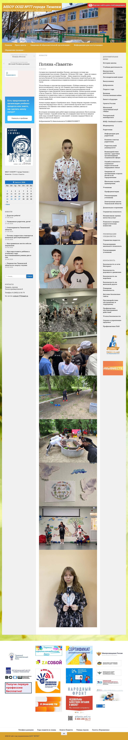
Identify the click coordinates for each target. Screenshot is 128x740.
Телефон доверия (26, 730)
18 (11, 196)
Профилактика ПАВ (111, 326)
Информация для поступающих (88, 45)
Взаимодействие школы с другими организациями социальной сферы (112, 155)
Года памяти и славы (46, 730)
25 (11, 199)
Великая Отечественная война (112, 94)
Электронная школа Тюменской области (112, 203)
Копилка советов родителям (111, 141)
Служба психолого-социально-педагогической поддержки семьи (112, 164)
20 (19, 196)
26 (15, 199)
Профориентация (111, 192)
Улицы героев (82, 730)
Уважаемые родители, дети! (18, 221)
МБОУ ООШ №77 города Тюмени (32, 6)
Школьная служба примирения (112, 182)
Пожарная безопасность (108, 289)
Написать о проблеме (20, 118)
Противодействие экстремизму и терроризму (110, 302)
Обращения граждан (14, 50)
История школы (109, 63)
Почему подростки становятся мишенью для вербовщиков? (19, 237)
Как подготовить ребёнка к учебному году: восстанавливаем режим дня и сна (18, 254)
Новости (43, 55)
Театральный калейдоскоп (108, 116)
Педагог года (108, 89)
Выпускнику (108, 81)
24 (7, 199)
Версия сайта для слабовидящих (108, 5)
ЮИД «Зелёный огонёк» (112, 121)
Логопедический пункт (113, 77)
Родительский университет (110, 147)
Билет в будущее (110, 99)
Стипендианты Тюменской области (17, 228)
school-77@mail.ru (20, 296)
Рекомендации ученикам (110, 197)
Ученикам (107, 187)
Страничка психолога (112, 212)
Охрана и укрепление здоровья (112, 321)
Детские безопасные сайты (111, 295)
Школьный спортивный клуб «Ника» (110, 109)
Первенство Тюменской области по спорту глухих (16, 264)
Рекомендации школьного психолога (112, 245)
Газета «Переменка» (101, 730)
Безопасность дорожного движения (112, 271)
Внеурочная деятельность (109, 72)
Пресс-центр (20, 45)
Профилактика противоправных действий (110, 310)
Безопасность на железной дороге (110, 283)
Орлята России (109, 103)
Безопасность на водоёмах (110, 277)
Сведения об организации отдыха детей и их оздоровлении (113, 174)
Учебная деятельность (112, 67)
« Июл (7, 204)
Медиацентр (108, 125)
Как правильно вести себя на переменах (18, 244)
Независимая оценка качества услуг (112, 217)
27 (19, 199)
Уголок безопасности (112, 316)
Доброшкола (108, 85)
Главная (8, 45)
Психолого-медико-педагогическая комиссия (111, 224)
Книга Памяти (66, 730)
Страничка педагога (111, 240)
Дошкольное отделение (113, 208)
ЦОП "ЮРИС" (34, 736)
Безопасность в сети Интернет (111, 265)
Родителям (107, 130)
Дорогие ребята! (13, 215)
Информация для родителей (111, 135)
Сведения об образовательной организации (50, 45)
